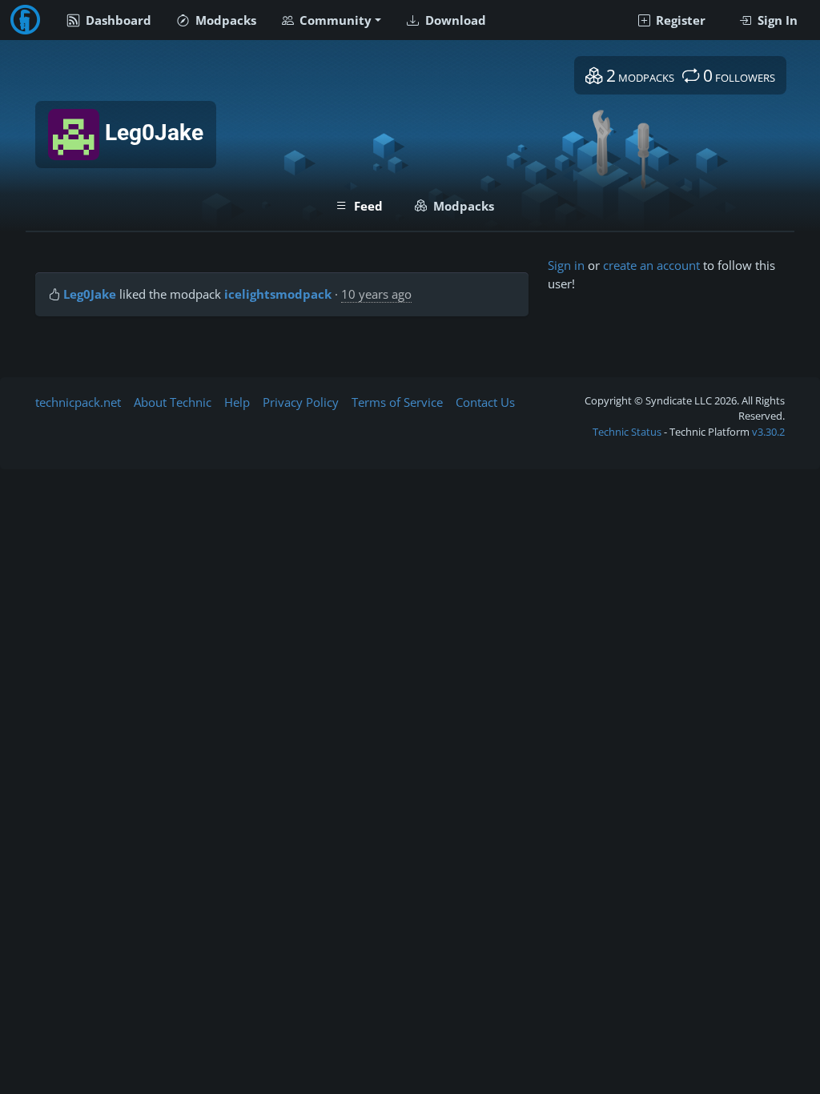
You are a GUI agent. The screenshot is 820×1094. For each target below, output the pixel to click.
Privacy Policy (301, 402)
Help (237, 402)
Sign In (776, 20)
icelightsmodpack (278, 294)
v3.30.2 (768, 431)
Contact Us (485, 402)
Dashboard (116, 20)
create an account (651, 265)
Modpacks (224, 20)
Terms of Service (397, 402)
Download (454, 20)
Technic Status (627, 431)
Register (679, 20)
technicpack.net (78, 402)
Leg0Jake (89, 294)
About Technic (172, 402)
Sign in (566, 265)
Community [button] (334, 20)
